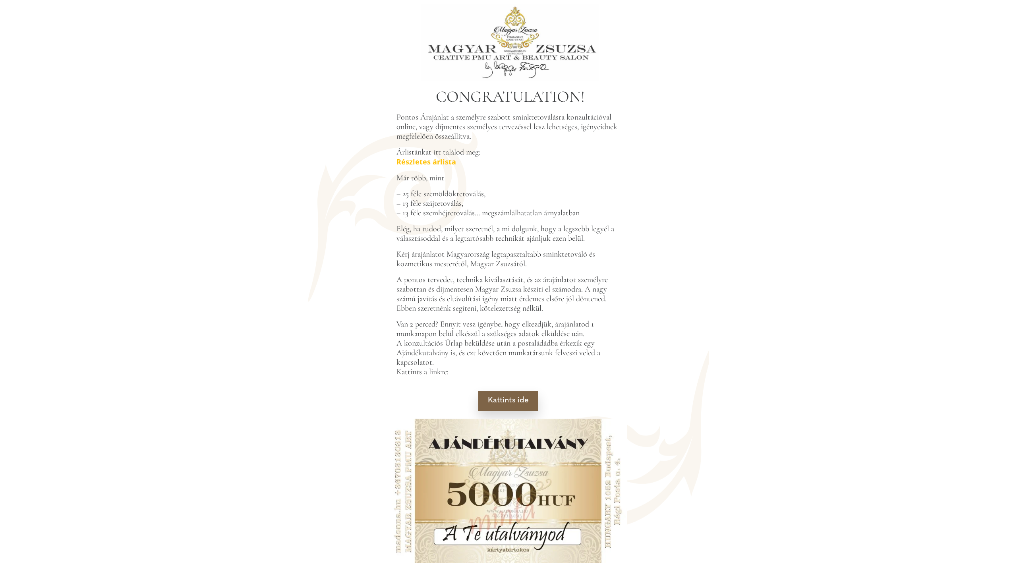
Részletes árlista (426, 161)
